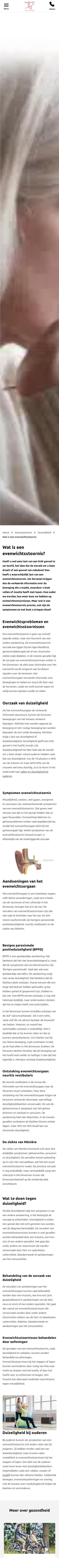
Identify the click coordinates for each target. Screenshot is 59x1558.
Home (6, 532)
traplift (6, 1475)
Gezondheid (44, 532)
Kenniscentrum (23, 532)
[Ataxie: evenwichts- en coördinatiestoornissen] (29, 1538)
